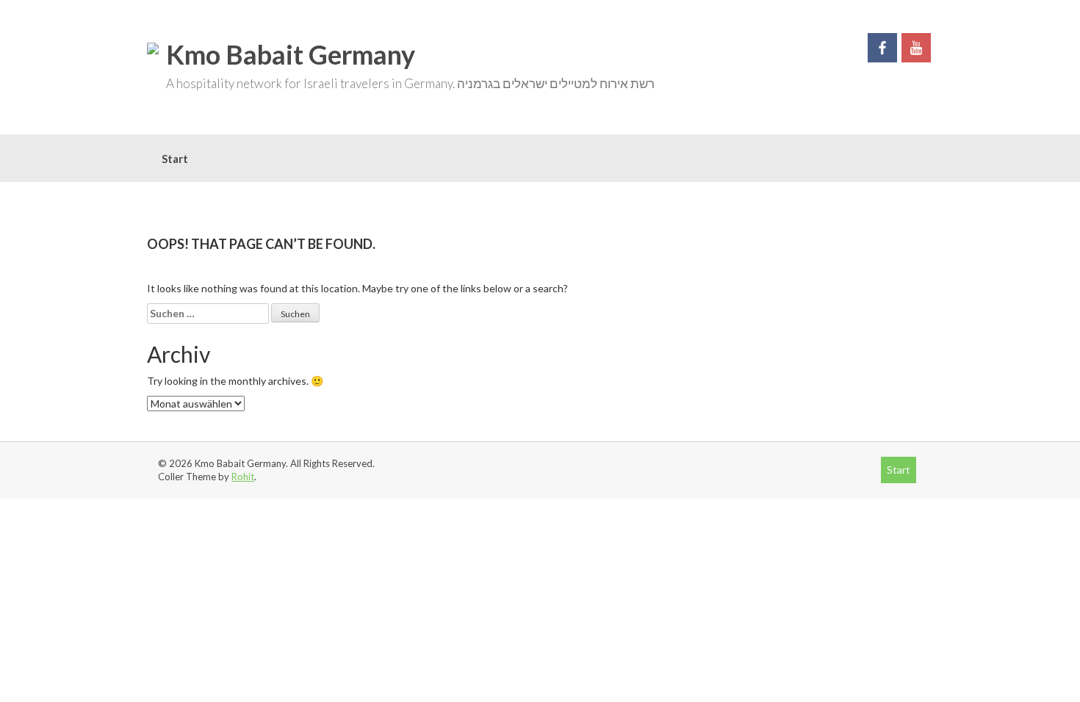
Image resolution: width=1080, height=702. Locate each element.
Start (175, 158)
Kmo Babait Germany (290, 54)
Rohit (242, 476)
